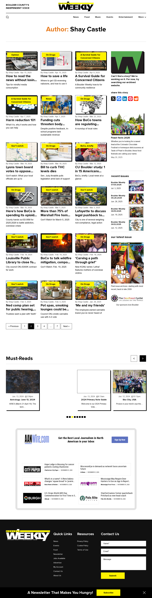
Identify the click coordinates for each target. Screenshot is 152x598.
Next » (66, 326)
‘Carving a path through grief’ (86, 260)
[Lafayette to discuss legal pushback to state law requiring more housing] (90, 195)
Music (98, 17)
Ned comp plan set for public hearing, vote (20, 309)
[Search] (7, 17)
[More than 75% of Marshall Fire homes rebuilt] (56, 195)
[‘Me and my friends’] (90, 290)
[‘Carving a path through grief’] (90, 242)
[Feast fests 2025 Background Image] (127, 123)
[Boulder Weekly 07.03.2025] (136, 185)
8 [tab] (85, 417)
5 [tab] (77, 417)
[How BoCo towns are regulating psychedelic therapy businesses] (90, 104)
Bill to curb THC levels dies (53, 169)
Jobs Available (59, 558)
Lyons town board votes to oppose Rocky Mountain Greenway (19, 173)
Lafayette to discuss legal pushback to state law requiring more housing (90, 217)
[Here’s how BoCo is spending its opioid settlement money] (21, 195)
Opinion (15, 54)
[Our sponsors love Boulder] (127, 298)
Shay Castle (14, 73)
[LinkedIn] (124, 98)
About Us (57, 575)
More (141, 17)
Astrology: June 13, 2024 (22, 399)
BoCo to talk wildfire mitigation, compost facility (56, 262)
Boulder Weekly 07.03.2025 (118, 183)
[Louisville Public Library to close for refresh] (21, 242)
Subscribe (108, 592)
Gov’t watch (17, 146)
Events (110, 17)
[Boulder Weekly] (76, 6)
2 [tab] (70, 417)
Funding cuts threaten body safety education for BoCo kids (56, 126)
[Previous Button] (134, 358)
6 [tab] (80, 417)
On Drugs (50, 54)
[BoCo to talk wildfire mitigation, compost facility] (56, 242)
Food (87, 17)
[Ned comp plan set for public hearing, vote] (21, 290)
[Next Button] (143, 358)
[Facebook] (119, 98)
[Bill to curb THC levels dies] (56, 151)
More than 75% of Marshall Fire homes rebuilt (56, 215)
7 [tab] (82, 417)
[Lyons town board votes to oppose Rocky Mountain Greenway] (21, 151)
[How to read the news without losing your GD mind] (21, 60)
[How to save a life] (56, 60)
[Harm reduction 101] (21, 104)
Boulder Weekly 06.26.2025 (118, 196)
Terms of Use (82, 550)
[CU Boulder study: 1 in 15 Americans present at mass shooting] (90, 151)
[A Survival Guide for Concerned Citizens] (90, 60)
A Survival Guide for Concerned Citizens (90, 56)
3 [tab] (72, 417)
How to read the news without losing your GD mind (21, 80)
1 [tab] (67, 417)
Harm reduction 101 (20, 120)
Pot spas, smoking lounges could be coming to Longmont (54, 311)
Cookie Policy (82, 545)
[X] (113, 98)
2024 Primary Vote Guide (94, 399)
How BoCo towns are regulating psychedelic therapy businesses (90, 126)
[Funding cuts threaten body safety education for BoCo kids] (56, 104)
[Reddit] (136, 98)
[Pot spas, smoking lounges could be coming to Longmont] (56, 290)
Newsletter (58, 554)
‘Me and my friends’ (90, 305)
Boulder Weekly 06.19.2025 (118, 210)
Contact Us (58, 571)
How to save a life (54, 76)
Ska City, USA (129, 399)
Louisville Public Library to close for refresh (20, 262)
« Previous (13, 326)
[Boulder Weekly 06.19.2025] (136, 212)
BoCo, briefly (87, 146)
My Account (58, 567)
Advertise (57, 563)
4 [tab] (75, 417)
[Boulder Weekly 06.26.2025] (136, 199)
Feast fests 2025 (120, 137)
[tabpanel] (22, 390)
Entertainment (126, 17)
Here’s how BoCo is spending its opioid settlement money (21, 215)
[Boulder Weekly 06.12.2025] (136, 225)
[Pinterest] (130, 98)
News (76, 17)
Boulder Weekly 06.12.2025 (118, 223)
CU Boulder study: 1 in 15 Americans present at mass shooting (90, 173)
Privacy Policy (82, 541)
